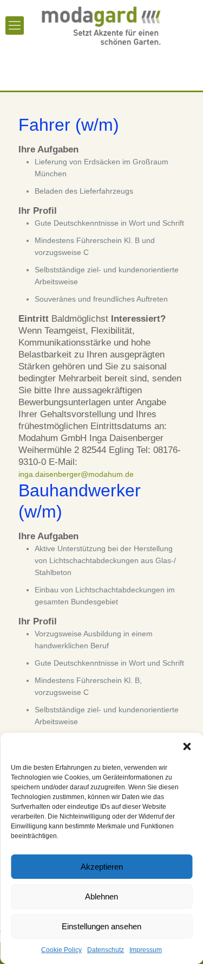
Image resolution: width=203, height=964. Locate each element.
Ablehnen (101, 896)
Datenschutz (105, 950)
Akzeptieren (102, 866)
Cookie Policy (61, 950)
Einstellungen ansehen (101, 926)
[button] (186, 746)
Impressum (145, 950)
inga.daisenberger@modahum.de (76, 474)
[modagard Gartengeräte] (101, 24)
